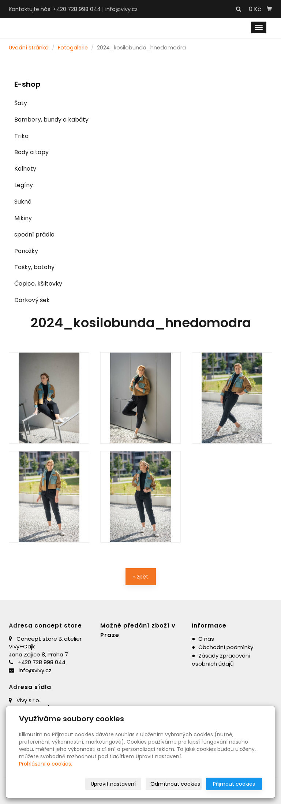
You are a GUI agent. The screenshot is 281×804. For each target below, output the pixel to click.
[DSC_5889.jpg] (232, 398)
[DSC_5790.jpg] (49, 398)
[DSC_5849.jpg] (140, 497)
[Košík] (269, 9)
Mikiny (23, 218)
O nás (206, 639)
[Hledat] (238, 9)
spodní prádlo (34, 234)
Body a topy (31, 152)
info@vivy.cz (121, 9)
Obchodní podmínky (225, 647)
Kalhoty (25, 168)
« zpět (140, 576)
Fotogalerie (73, 47)
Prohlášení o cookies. (45, 763)
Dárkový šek (32, 300)
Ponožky (26, 251)
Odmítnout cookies (175, 784)
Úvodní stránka (29, 47)
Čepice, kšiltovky (38, 283)
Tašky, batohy (34, 267)
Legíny (23, 185)
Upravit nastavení (113, 784)
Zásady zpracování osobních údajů (221, 660)
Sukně (22, 201)
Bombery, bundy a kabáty (51, 119)
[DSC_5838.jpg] (49, 497)
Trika (21, 136)
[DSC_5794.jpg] (140, 398)
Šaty (20, 103)
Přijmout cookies (234, 784)
